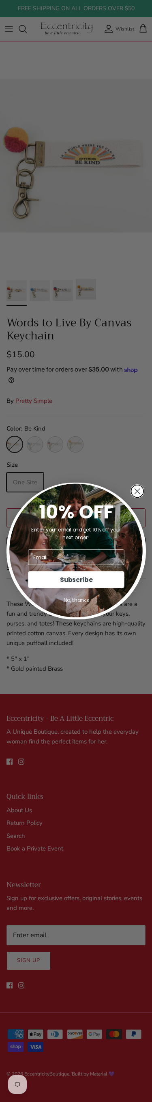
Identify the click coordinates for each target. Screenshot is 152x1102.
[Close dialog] (137, 491)
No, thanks (76, 600)
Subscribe (76, 579)
